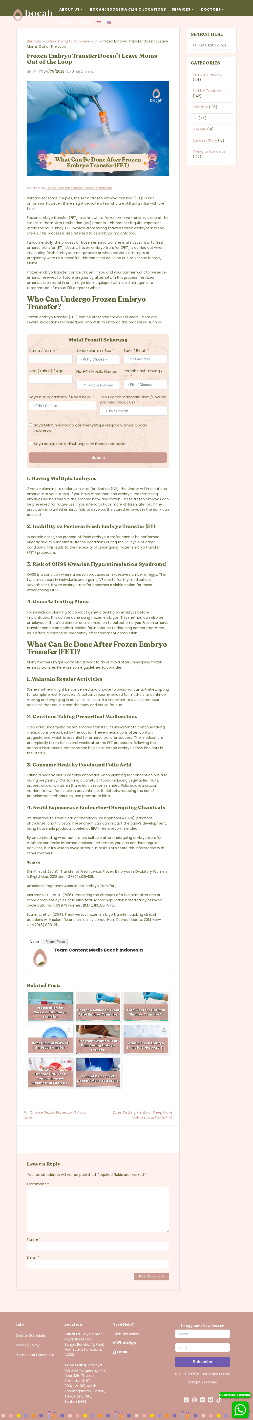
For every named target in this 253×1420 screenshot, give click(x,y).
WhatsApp (126, 1342)
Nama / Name (42, 350)
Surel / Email (135, 350)
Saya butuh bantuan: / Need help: (60, 397)
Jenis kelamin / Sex (93, 350)
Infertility (200, 107)
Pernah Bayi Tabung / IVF (143, 373)
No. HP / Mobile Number (97, 371)
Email (33, 1257)
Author (34, 942)
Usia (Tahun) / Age (46, 370)
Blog (64, 22)
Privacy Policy (28, 1345)
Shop (86, 22)
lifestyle (199, 129)
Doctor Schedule (30, 1335)
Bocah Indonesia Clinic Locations (128, 9)
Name (34, 1239)
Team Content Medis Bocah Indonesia (79, 188)
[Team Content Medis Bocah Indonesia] (40, 966)
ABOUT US (69, 9)
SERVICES (181, 9)
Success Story (205, 140)
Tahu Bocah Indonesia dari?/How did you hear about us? (133, 399)
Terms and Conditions (35, 1354)
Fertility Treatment (209, 90)
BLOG (49, 41)
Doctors (211, 9)
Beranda (34, 41)
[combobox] (82, 385)
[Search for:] (212, 45)
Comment (38, 1184)
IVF (96, 41)
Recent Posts (55, 942)
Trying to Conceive (73, 41)
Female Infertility (207, 74)
